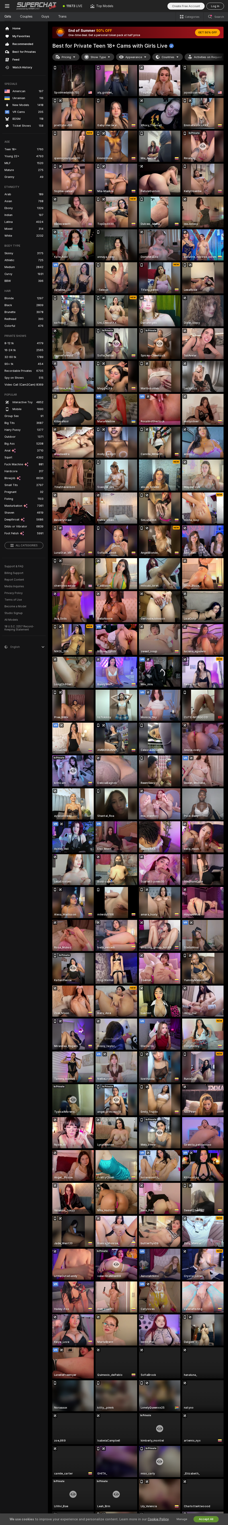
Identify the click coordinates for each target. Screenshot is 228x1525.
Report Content (14, 579)
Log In (215, 6)
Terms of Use (13, 599)
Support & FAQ (13, 566)
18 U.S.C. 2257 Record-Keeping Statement (19, 628)
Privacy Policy (13, 593)
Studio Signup (13, 613)
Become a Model (15, 606)
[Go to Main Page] (36, 6)
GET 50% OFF (207, 32)
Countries (168, 57)
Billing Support (13, 573)
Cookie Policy (158, 1519)
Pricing (66, 57)
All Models (11, 619)
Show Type (98, 57)
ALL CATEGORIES (27, 545)
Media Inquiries (14, 586)
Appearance (133, 57)
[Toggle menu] (7, 6)
